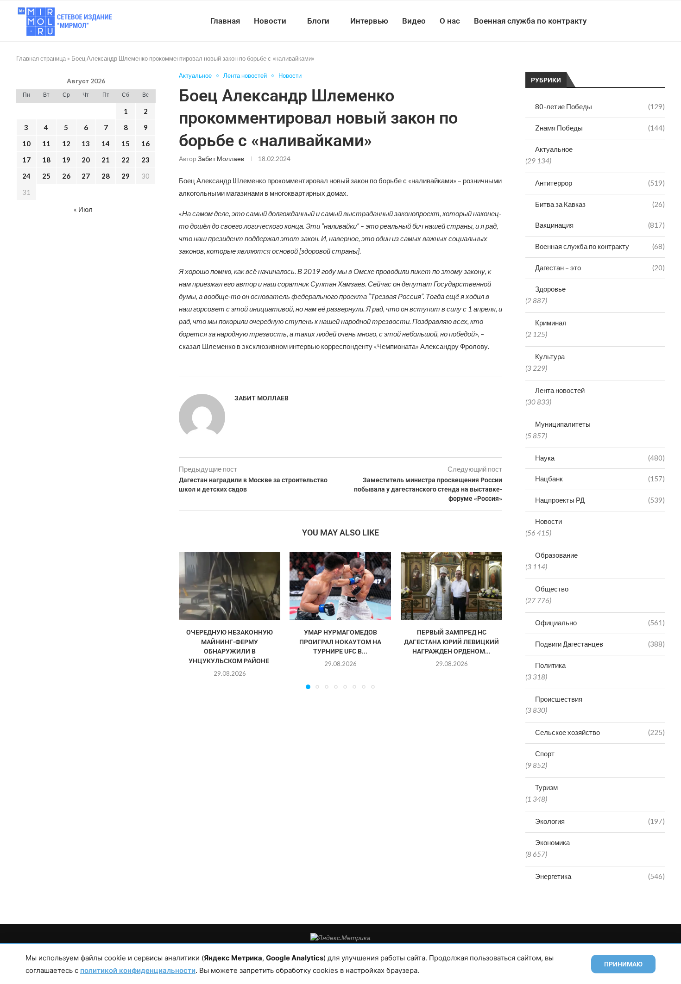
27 (86, 176)
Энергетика (600, 876)
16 (145, 143)
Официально (600, 622)
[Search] (660, 20)
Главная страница (41, 58)
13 (86, 143)
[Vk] (626, 20)
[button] (191, 620)
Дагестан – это (600, 267)
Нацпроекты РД (600, 500)
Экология (600, 821)
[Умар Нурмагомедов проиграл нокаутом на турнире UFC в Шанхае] (340, 586)
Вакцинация (600, 225)
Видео (414, 20)
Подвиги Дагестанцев (600, 644)
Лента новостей (560, 390)
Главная (225, 20)
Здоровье (550, 289)
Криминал (551, 322)
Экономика (552, 842)
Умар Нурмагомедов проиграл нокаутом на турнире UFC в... (340, 642)
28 (105, 176)
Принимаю (623, 964)
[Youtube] (616, 20)
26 (66, 176)
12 (66, 143)
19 (66, 160)
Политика (550, 665)
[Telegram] (636, 20)
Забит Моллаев (221, 158)
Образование (556, 555)
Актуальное (554, 149)
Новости (270, 20)
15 (125, 143)
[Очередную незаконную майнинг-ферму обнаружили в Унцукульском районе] (229, 586)
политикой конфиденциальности (137, 970)
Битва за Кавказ (600, 204)
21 (105, 160)
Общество (551, 589)
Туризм (546, 787)
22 (125, 160)
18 (46, 160)
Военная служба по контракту (530, 20)
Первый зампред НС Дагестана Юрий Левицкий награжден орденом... (451, 642)
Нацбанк (600, 478)
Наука (600, 458)
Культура (550, 356)
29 (125, 176)
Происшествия (558, 699)
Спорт (545, 753)
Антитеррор (600, 183)
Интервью (369, 20)
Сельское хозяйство (600, 732)
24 (26, 176)
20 (86, 160)
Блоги (318, 20)
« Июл (83, 209)
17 (26, 160)
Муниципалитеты (563, 424)
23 (145, 160)
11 (46, 143)
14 (105, 143)
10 (26, 143)
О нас (450, 20)
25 (46, 176)
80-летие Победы (600, 106)
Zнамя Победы (600, 128)
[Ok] (646, 20)
